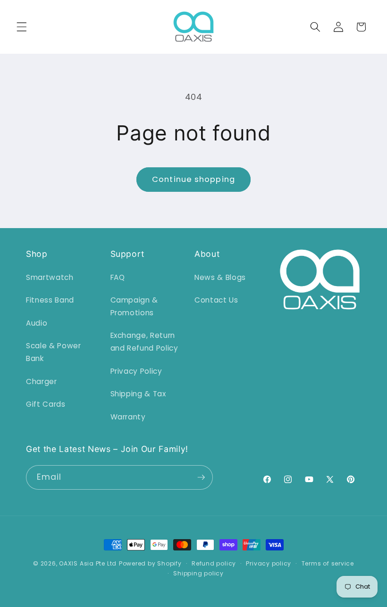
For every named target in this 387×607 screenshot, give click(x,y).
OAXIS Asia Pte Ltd (88, 563)
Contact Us (216, 300)
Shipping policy (198, 573)
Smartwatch (50, 277)
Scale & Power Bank (53, 352)
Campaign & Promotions (134, 306)
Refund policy (214, 563)
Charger (41, 381)
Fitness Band (50, 300)
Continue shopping (193, 179)
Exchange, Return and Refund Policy (144, 341)
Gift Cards (46, 404)
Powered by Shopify (150, 563)
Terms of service (328, 563)
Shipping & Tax (138, 394)
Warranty (128, 417)
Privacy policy (268, 563)
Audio (36, 323)
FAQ (117, 277)
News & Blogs (220, 277)
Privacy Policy (136, 371)
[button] (21, 27)
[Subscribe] (201, 477)
